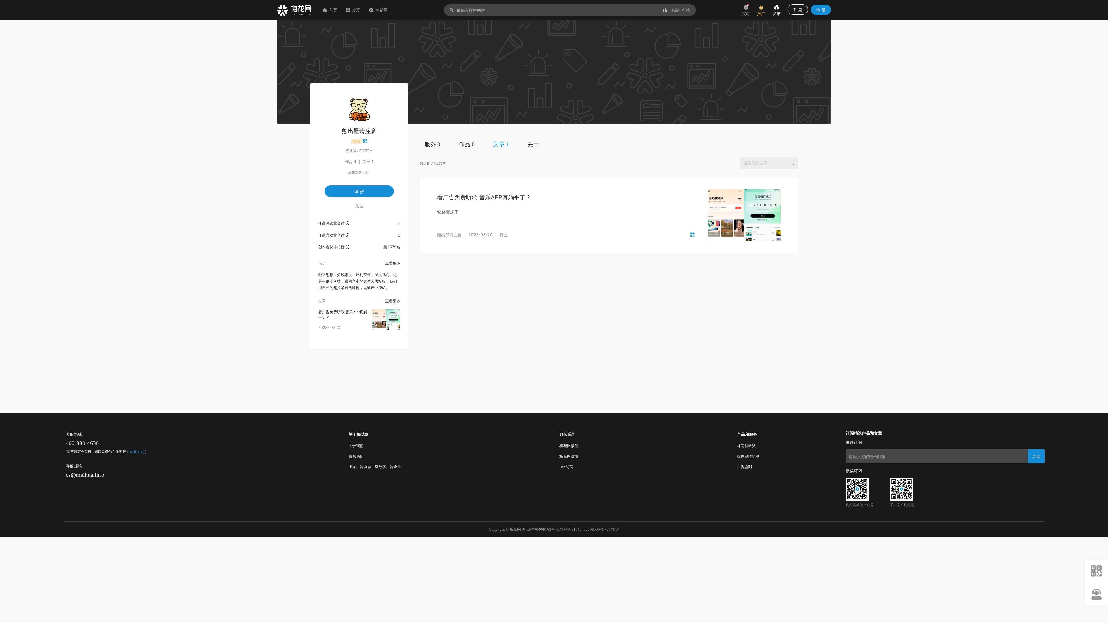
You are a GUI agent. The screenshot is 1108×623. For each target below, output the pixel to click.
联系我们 (356, 456)
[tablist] (609, 144)
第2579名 (391, 247)
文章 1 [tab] (501, 144)
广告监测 (744, 467)
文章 (368, 161)
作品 (350, 161)
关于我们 (356, 446)
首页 (333, 9)
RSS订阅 (566, 467)
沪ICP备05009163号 (538, 529)
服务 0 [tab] (432, 144)
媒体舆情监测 (748, 456)
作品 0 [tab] (467, 144)
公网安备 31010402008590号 (580, 529)
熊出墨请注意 (449, 234)
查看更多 (392, 263)
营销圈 (381, 9)
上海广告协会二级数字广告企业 (375, 467)
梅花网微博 (568, 456)
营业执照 (611, 529)
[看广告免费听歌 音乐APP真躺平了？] (386, 319)
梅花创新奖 (746, 446)
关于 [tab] (533, 144)
